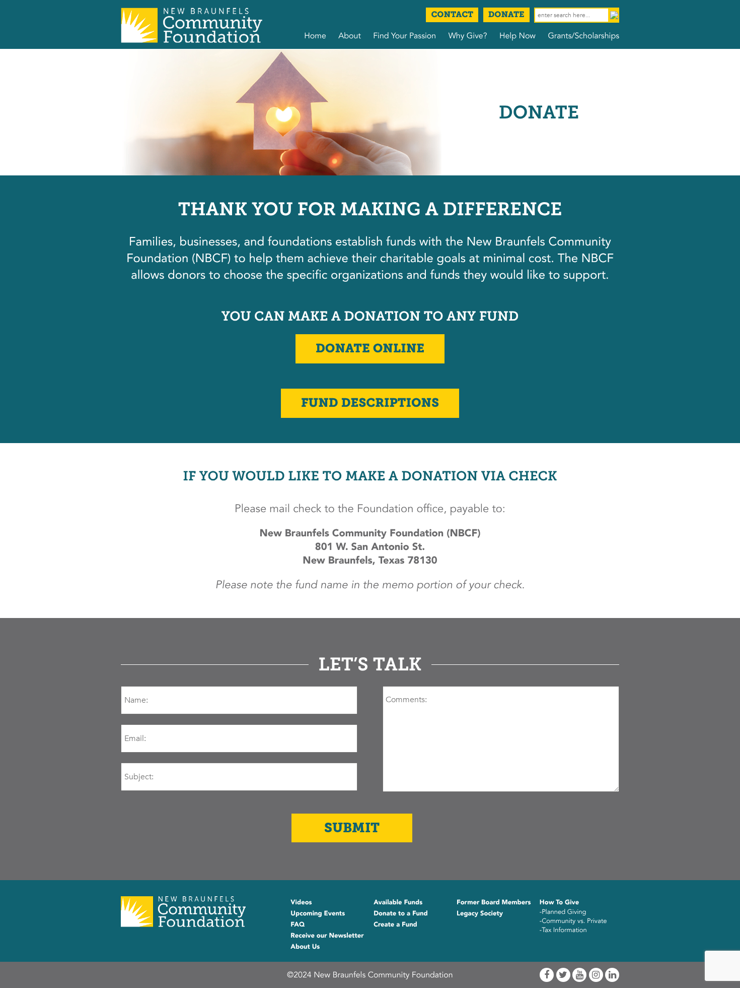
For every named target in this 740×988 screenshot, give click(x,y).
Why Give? (468, 35)
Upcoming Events (317, 913)
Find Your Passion (404, 35)
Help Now (517, 35)
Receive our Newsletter (326, 935)
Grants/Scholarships (583, 35)
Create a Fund (395, 924)
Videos (301, 902)
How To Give (559, 902)
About (349, 35)
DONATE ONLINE (370, 349)
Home (315, 35)
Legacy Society (480, 913)
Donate (506, 15)
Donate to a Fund (401, 913)
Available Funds (398, 902)
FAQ (297, 924)
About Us (305, 946)
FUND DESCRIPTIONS (370, 403)
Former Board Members (494, 902)
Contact (452, 15)
